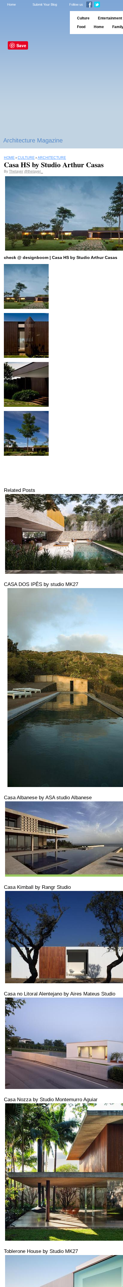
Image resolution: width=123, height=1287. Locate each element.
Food (81, 27)
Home (11, 4)
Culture (83, 18)
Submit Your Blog (45, 4)
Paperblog (33, 22)
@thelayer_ (33, 171)
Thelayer (16, 171)
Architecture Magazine (33, 140)
